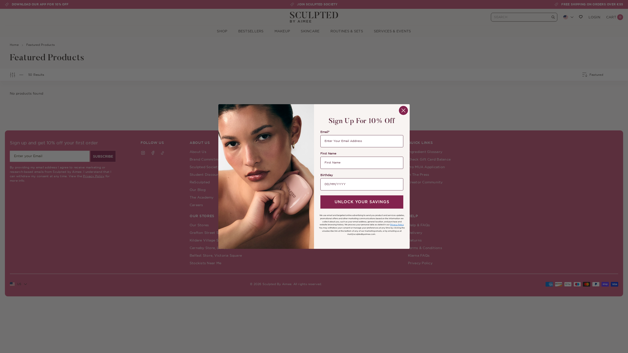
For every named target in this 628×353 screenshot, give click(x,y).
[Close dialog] (403, 110)
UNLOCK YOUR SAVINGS (362, 202)
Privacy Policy (397, 225)
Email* (324, 132)
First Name (328, 153)
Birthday (326, 175)
